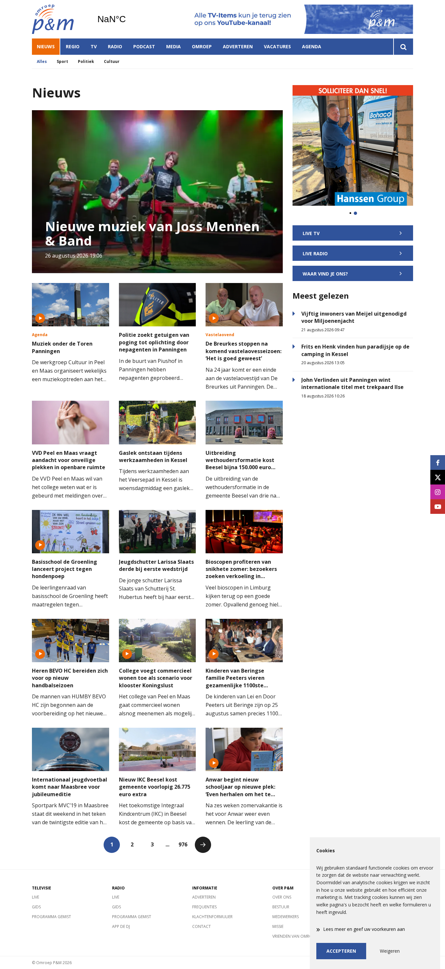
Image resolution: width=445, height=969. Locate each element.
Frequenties (204, 907)
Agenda (311, 46)
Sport (62, 61)
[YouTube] (437, 506)
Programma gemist (51, 916)
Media (173, 46)
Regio (72, 46)
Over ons (281, 897)
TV (94, 46)
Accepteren (341, 951)
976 (183, 844)
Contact (201, 926)
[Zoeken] (403, 46)
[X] (437, 477)
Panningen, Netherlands (128, 19)
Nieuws (46, 46)
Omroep (202, 46)
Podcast (144, 46)
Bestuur (280, 907)
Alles (42, 61)
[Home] (59, 19)
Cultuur (112, 61)
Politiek (86, 61)
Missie (277, 926)
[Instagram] (437, 491)
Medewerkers (285, 916)
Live (35, 897)
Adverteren (238, 46)
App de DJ (121, 926)
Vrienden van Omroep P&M (299, 936)
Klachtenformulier (212, 916)
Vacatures (277, 46)
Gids (36, 907)
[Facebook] (437, 462)
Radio (115, 46)
